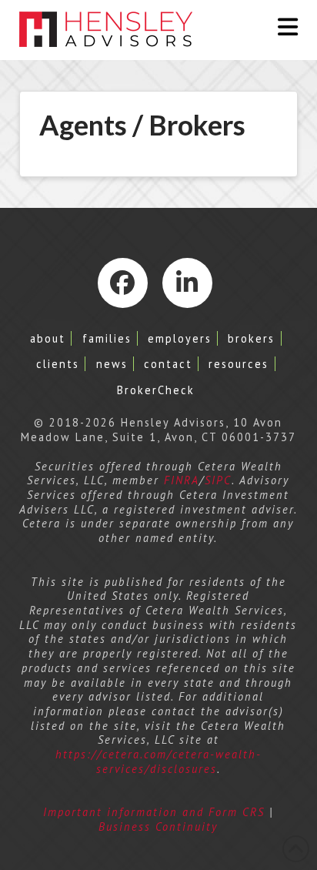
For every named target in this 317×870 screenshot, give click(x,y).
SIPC (218, 480)
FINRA (181, 480)
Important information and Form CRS (154, 812)
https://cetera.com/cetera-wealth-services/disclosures (158, 761)
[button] (288, 26)
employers (180, 338)
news (112, 363)
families (107, 338)
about (47, 338)
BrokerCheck (156, 390)
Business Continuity (158, 826)
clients (57, 363)
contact (168, 363)
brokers (251, 338)
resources (239, 363)
